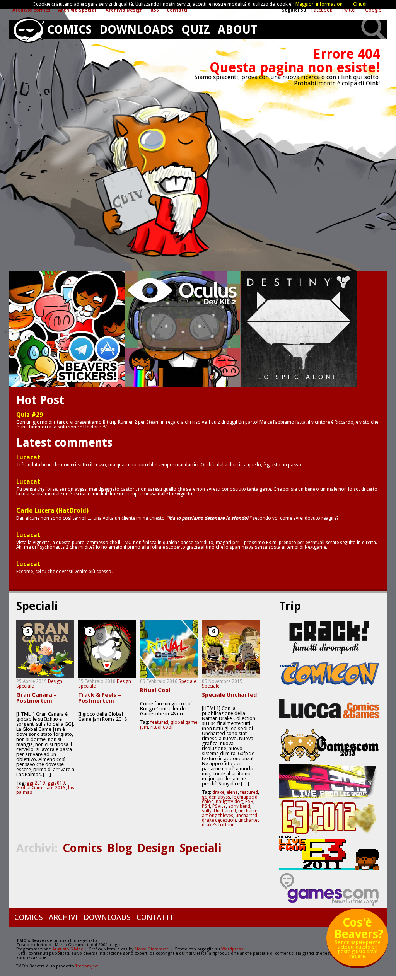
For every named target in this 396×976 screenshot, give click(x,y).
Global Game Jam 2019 (41, 787)
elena (232, 792)
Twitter (349, 10)
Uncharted (225, 811)
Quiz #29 (29, 415)
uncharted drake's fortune (231, 822)
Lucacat (28, 457)
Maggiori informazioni (319, 4)
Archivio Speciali (78, 10)
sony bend (239, 806)
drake (218, 792)
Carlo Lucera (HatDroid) (52, 511)
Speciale (25, 686)
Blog (119, 848)
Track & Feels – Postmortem (99, 698)
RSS (154, 10)
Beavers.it (28, 30)
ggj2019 (56, 783)
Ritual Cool (155, 690)
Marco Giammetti (151, 949)
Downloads (136, 29)
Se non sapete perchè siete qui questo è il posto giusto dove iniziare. (358, 940)
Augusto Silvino (68, 949)
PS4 (206, 806)
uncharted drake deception (229, 818)
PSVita (219, 806)
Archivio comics (31, 10)
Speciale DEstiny (299, 329)
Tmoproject (86, 966)
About (237, 29)
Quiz (195, 29)
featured (159, 722)
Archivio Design (124, 10)
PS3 (249, 801)
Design (55, 681)
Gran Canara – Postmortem (36, 698)
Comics (69, 29)
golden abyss (216, 797)
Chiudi (360, 4)
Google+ (374, 10)
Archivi (63, 917)
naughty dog (229, 801)
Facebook (322, 10)
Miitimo (67, 329)
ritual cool (161, 727)
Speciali (201, 848)
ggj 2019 (36, 783)
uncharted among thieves (231, 813)
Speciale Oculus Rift (183, 329)
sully (207, 811)
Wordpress (232, 949)
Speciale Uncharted (229, 695)
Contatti (177, 10)
